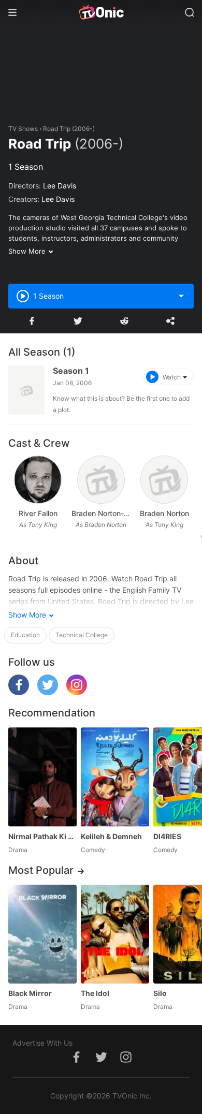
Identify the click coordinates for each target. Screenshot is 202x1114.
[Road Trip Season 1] (26, 390)
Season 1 (71, 370)
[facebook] (18, 692)
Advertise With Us (42, 1042)
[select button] (181, 296)
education (25, 635)
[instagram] (76, 692)
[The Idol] (115, 934)
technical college (81, 635)
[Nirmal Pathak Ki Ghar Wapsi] (42, 776)
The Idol (95, 993)
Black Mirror (30, 993)
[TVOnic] (101, 12)
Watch (172, 377)
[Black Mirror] (42, 934)
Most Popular (41, 870)
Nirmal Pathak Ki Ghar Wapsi (42, 836)
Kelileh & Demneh (111, 836)
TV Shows (23, 129)
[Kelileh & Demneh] (115, 776)
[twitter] (47, 692)
